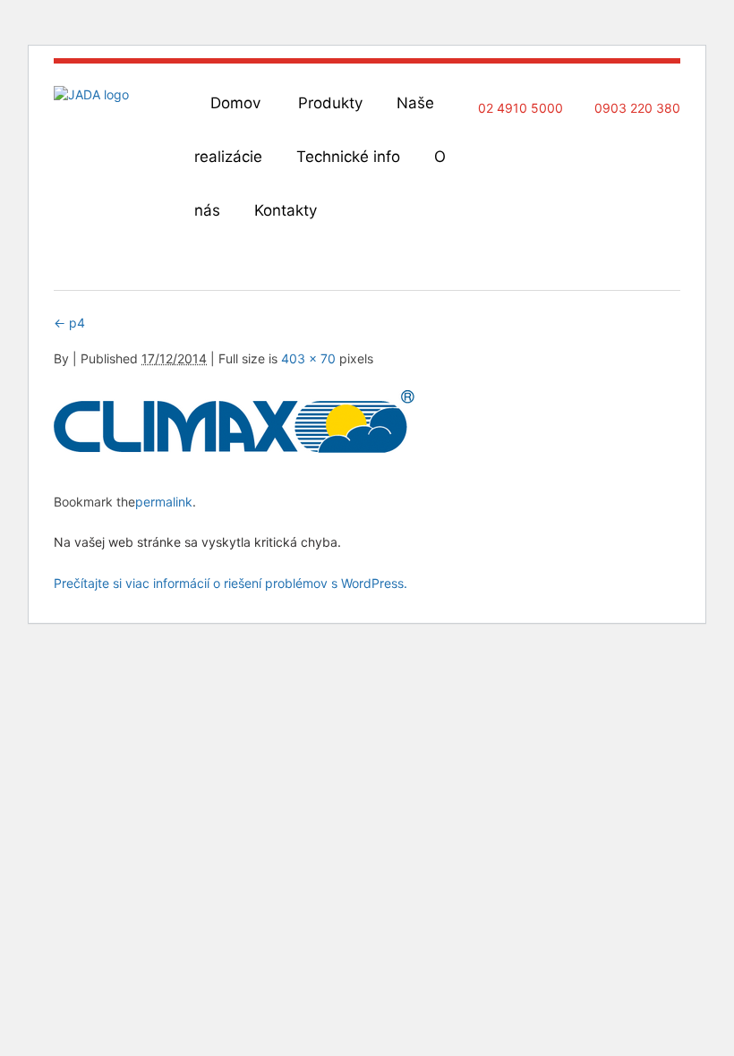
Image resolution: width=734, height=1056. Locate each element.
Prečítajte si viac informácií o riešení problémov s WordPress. (230, 583)
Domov (235, 103)
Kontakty (285, 210)
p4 (69, 322)
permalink (163, 501)
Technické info (348, 157)
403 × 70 (308, 358)
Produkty (330, 103)
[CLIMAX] (234, 448)
